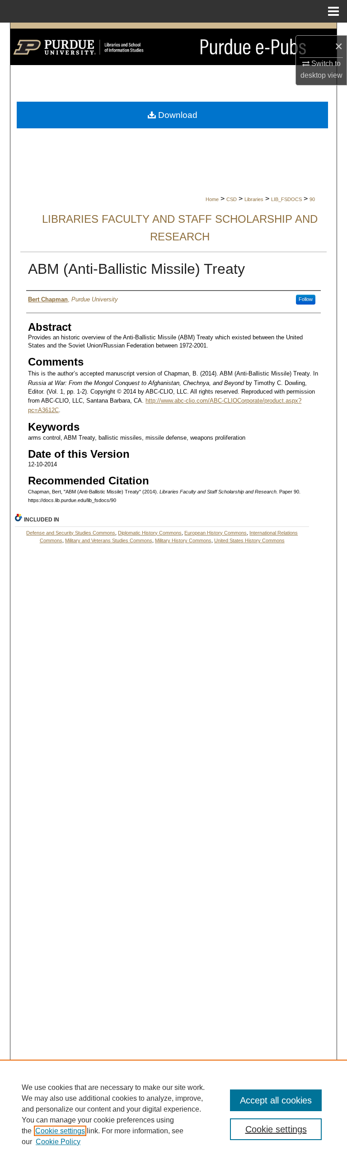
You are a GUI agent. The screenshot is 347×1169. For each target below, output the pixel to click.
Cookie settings (60, 1131)
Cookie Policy (58, 1142)
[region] (173, 1114)
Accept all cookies (276, 1100)
